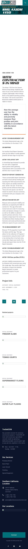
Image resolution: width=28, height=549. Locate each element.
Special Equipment (15, 285)
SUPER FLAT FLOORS (11, 404)
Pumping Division (7, 461)
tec (7, 289)
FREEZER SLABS (9, 334)
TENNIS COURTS (9, 357)
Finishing (4, 470)
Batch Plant (5, 464)
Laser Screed (6, 467)
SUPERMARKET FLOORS (12, 380)
